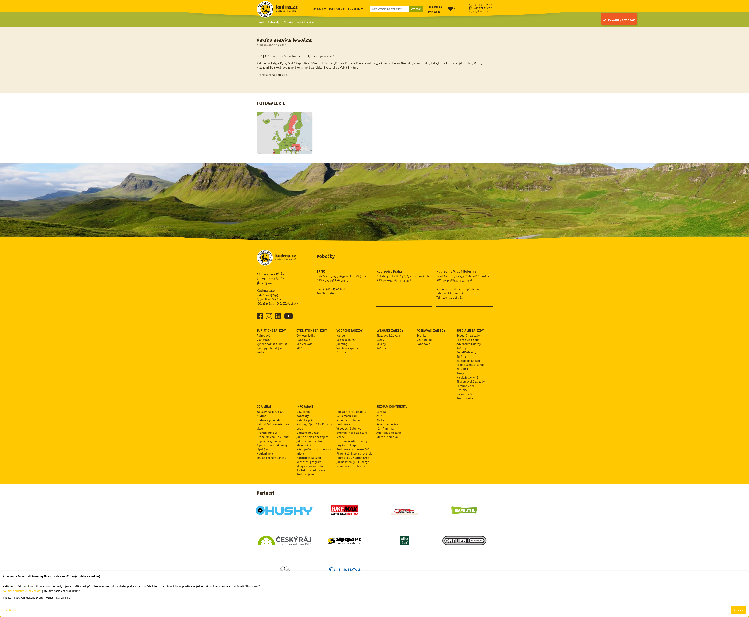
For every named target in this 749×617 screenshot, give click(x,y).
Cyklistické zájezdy (311, 330)
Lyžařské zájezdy (389, 330)
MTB (299, 348)
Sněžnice (382, 348)
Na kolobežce (465, 394)
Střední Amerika (387, 437)
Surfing (461, 356)
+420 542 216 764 (483, 5)
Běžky (380, 339)
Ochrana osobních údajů (352, 441)
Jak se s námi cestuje (309, 441)
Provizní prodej (267, 432)
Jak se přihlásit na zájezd (312, 437)
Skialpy (381, 344)
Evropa (381, 411)
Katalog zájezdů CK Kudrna (314, 424)
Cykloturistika (305, 335)
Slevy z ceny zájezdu (309, 466)
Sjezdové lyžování (388, 335)
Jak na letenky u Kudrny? (352, 462)
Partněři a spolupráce (310, 470)
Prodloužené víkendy (470, 364)
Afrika (380, 420)
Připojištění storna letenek (354, 453)
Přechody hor (465, 385)
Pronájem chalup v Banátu (274, 437)
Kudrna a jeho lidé (268, 420)
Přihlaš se (434, 11)
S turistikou (424, 339)
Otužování (343, 352)
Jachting (341, 344)
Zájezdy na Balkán (468, 360)
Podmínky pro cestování (352, 449)
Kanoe (340, 335)
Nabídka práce (305, 420)
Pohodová (263, 335)
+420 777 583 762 (483, 8)
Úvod (260, 22)
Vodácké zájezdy (349, 330)
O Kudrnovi (303, 411)
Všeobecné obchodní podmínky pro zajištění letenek (351, 433)
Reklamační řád (346, 416)
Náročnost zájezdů (308, 457)
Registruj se (434, 6)
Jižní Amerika (385, 428)
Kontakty (302, 416)
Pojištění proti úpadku (351, 411)
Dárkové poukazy (307, 432)
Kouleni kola (265, 453)
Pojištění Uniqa (346, 445)
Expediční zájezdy (468, 335)
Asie (379, 416)
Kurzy (460, 373)
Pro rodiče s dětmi (468, 339)
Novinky (461, 390)
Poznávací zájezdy (430, 330)
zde (284, 74)
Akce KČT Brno (465, 369)
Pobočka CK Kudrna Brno (352, 457)
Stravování (303, 445)
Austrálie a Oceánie (389, 432)
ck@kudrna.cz (481, 12)
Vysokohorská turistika (272, 344)
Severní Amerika (387, 424)
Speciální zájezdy (470, 330)
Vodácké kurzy (346, 339)
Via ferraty (264, 339)
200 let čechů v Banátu (271, 457)
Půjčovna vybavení (269, 441)
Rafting (461, 348)
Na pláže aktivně (467, 377)
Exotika (421, 335)
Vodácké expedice (348, 348)
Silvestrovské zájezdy (470, 381)
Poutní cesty (464, 398)
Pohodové (303, 339)
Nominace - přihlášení (350, 466)
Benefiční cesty (466, 352)
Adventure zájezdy (468, 344)
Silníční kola (304, 344)
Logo (299, 428)
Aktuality (274, 22)
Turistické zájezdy (271, 330)
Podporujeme (305, 474)
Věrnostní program (308, 462)
